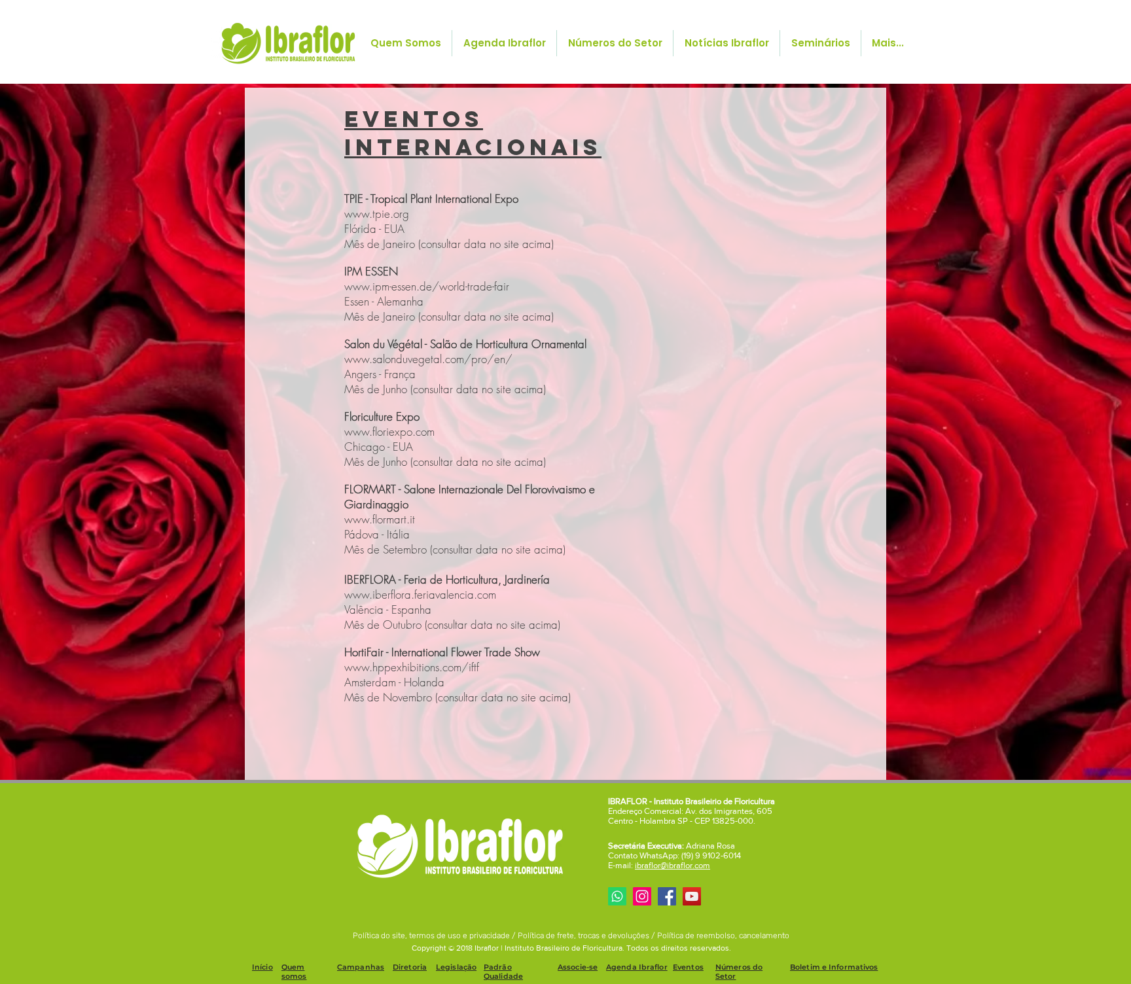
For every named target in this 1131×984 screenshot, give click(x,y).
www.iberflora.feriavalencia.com (420, 594)
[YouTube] (692, 896)
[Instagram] (642, 896)
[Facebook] (667, 896)
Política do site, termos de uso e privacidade (432, 935)
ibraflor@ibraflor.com (672, 865)
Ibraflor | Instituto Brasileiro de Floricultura (548, 948)
